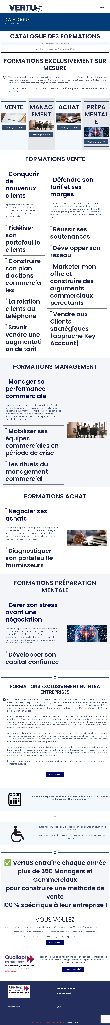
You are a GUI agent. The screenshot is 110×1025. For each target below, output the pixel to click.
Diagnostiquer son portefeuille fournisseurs (29, 558)
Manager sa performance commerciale (26, 388)
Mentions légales (14, 1006)
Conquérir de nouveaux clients (22, 185)
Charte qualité (64, 993)
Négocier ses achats (26, 515)
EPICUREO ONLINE (72, 1022)
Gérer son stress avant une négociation (32, 612)
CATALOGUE (14, 24)
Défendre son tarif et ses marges (72, 186)
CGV (59, 1007)
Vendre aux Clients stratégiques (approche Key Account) (73, 328)
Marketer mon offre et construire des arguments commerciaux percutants (73, 284)
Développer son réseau (75, 251)
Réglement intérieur (66, 988)
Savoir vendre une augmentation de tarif (24, 338)
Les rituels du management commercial (27, 471)
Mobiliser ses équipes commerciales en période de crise (32, 442)
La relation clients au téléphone (23, 308)
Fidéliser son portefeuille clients (23, 239)
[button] (24, 184)
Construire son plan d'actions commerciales (23, 275)
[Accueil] (6, 24)
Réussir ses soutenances (70, 233)
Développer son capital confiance (32, 658)
